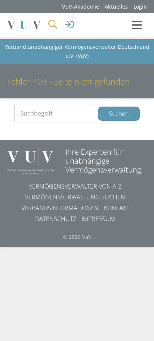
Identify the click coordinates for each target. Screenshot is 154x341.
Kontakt (116, 208)
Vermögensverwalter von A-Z (75, 186)
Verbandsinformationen (60, 208)
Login (140, 6)
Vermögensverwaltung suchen (75, 197)
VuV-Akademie (80, 6)
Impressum (98, 219)
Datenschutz (55, 219)
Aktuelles (116, 6)
